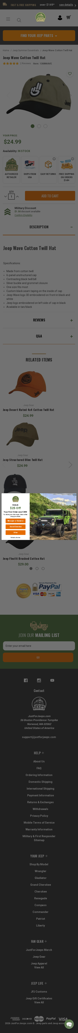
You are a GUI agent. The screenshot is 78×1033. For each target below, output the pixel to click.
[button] (69, 1024)
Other (15, 532)
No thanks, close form (15, 537)
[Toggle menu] (8, 19)
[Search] (18, 19)
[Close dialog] (74, 495)
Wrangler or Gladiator (15, 521)
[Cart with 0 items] (69, 17)
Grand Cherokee (16, 527)
